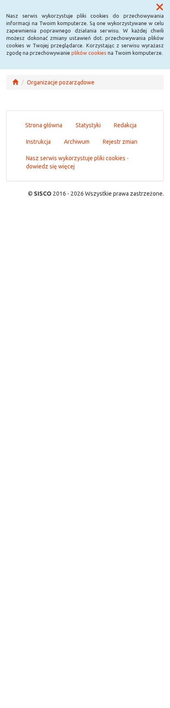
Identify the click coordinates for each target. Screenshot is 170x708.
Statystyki (88, 125)
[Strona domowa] (15, 82)
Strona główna (43, 125)
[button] (160, 7)
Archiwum (77, 141)
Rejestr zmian (120, 141)
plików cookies (88, 53)
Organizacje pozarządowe (60, 82)
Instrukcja (38, 141)
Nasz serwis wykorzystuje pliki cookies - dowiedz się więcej (77, 162)
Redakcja (125, 125)
